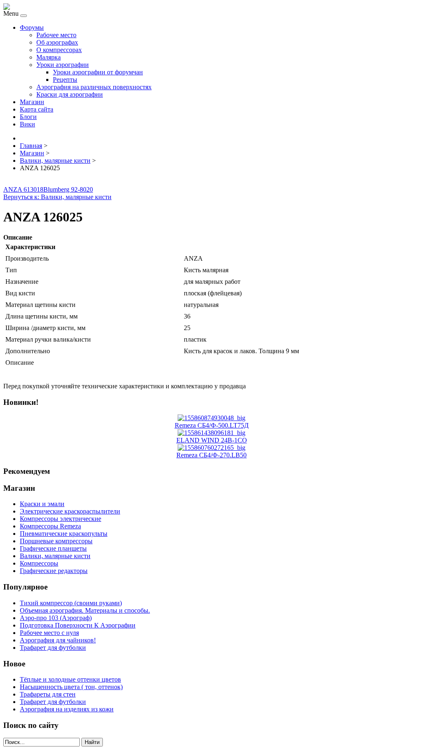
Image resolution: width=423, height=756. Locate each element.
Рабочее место (56, 34)
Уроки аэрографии (62, 64)
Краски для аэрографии (69, 94)
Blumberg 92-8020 (68, 189)
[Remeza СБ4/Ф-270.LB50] (211, 447)
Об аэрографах (57, 42)
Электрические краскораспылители (70, 511)
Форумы (32, 27)
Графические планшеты (53, 548)
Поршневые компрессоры (56, 540)
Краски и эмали (42, 503)
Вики (27, 124)
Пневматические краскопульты (63, 533)
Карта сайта (36, 109)
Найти (92, 742)
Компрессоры (39, 563)
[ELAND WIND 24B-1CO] (211, 432)
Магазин (32, 101)
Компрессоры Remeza (50, 526)
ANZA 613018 (23, 189)
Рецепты (65, 79)
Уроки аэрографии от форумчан (98, 72)
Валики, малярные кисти (55, 555)
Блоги (28, 116)
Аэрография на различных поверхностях (94, 86)
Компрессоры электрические (60, 518)
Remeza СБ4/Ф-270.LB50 (211, 455)
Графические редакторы (54, 570)
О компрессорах (59, 49)
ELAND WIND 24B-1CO (211, 440)
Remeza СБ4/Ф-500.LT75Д (212, 425)
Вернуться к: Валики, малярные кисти (57, 196)
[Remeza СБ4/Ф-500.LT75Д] (211, 417)
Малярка (48, 57)
